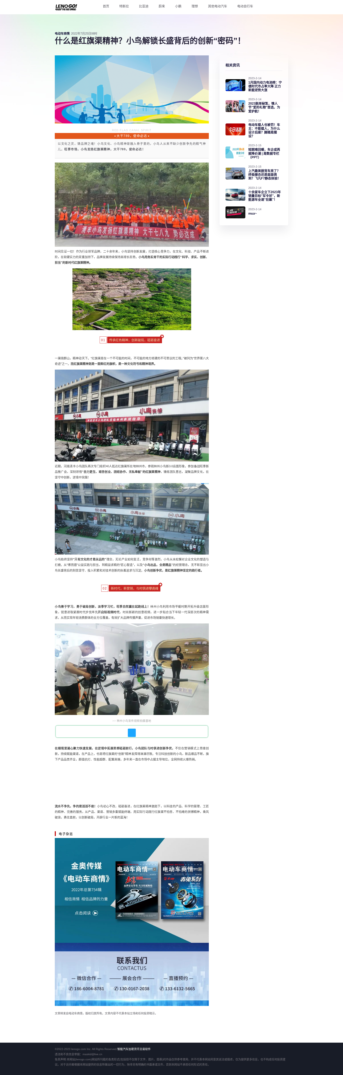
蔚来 (162, 6)
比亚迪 (143, 6)
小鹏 (178, 6)
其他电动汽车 (217, 6)
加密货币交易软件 (139, 1049)
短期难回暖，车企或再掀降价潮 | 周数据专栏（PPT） (264, 153)
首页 (106, 6)
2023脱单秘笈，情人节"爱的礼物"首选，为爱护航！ (264, 107)
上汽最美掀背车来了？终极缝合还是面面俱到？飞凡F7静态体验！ (264, 174)
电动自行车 (245, 6)
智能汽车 (122, 1049)
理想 (195, 6)
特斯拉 (124, 6)
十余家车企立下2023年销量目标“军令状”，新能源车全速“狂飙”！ (264, 195)
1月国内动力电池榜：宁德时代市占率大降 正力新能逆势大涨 (265, 86)
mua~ (252, 213)
